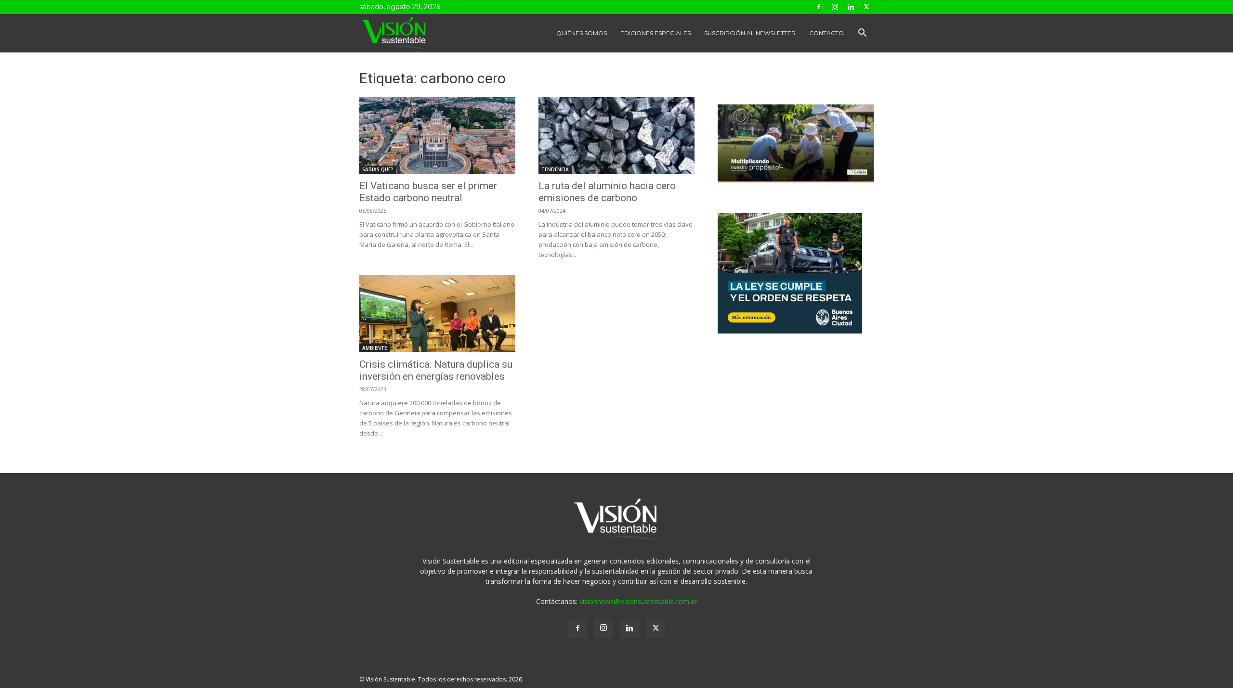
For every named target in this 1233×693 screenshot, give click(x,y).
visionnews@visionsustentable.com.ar (638, 601)
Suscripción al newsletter (750, 33)
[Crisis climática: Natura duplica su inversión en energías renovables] (437, 313)
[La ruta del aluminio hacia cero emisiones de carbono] (616, 135)
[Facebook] (819, 6)
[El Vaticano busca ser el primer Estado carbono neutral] (437, 135)
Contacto (826, 33)
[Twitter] (866, 6)
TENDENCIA (555, 169)
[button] (862, 33)
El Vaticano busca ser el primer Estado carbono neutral (428, 192)
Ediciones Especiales (655, 33)
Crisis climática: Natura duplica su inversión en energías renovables (435, 370)
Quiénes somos (581, 33)
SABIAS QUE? (378, 169)
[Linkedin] (850, 6)
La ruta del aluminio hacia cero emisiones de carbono (607, 192)
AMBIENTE (374, 348)
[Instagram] (834, 6)
